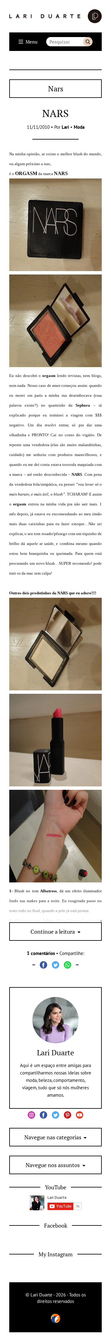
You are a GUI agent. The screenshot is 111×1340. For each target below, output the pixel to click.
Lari (65, 127)
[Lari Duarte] (55, 16)
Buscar (87, 41)
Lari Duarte (55, 1052)
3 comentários (41, 953)
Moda (79, 127)
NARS (55, 113)
